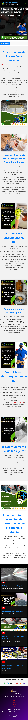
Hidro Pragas (6, 65)
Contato (14, 706)
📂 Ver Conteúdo (5, 43)
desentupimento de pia (8, 67)
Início (14, 700)
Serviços (14, 702)
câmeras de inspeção (18, 402)
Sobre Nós (14, 704)
